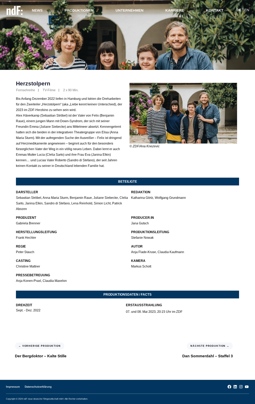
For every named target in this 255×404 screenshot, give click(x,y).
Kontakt (214, 10)
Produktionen (79, 10)
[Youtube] (247, 387)
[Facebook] (229, 387)
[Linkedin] (235, 387)
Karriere (174, 10)
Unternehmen (129, 10)
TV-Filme (49, 90)
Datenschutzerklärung (38, 386)
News (37, 10)
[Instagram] (241, 387)
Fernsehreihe (25, 90)
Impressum (13, 386)
